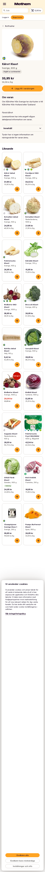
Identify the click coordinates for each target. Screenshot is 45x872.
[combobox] (16, 10)
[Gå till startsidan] (22, 3)
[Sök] (4, 10)
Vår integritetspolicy (15, 613)
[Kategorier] (4, 3)
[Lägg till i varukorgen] (17, 189)
